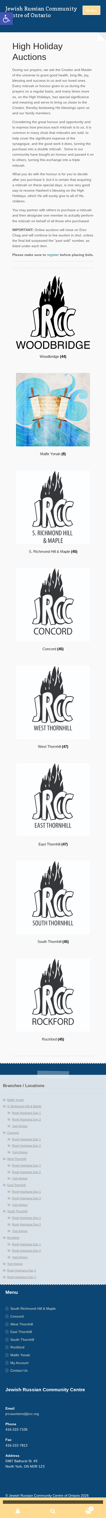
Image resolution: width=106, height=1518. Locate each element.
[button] (6, 18)
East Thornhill (16, 1185)
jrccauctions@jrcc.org (22, 1414)
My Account (19, 1363)
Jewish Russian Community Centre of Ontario (41, 11)
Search (53, 1511)
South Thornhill (17, 1211)
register (53, 255)
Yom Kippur (20, 1126)
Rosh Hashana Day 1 (26, 1113)
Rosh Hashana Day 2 (26, 1119)
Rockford (13, 1238)
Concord (13, 1133)
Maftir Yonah (15, 1100)
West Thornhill (16, 1159)
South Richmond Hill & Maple (33, 1308)
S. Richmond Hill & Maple (24, 1106)
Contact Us (19, 1370)
